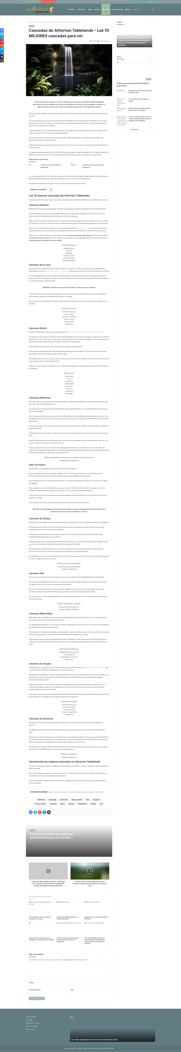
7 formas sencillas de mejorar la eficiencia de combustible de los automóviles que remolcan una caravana (94, 940)
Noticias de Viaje (118, 9)
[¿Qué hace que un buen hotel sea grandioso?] (76, 167)
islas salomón (77, 800)
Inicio (31, 22)
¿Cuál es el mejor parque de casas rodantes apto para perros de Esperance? (67, 939)
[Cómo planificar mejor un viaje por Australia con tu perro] (41, 908)
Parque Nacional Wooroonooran (94, 667)
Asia (91, 9)
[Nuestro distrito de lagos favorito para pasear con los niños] (122, 110)
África (98, 9)
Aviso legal (29, 1020)
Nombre (32, 982)
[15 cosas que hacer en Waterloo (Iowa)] (122, 102)
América (82, 9)
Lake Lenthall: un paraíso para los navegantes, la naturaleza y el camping (41, 938)
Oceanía (106, 9)
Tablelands (83, 804)
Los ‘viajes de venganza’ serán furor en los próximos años (94, 1040)
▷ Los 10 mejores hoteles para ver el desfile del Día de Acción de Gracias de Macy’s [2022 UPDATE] (140, 118)
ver (102, 804)
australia (53, 800)
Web (72, 989)
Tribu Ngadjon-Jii (83, 228)
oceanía (54, 804)
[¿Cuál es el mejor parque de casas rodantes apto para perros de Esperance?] (69, 929)
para (63, 804)
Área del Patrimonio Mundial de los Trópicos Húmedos (86, 332)
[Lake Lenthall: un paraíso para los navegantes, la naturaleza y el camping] (41, 929)
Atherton (42, 800)
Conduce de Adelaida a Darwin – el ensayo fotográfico (68, 918)
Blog (128, 9)
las (88, 800)
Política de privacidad (32, 1026)
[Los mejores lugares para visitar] (40, 9)
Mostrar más (134, 129)
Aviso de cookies (31, 1017)
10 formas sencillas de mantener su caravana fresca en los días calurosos (51, 837)
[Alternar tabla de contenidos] (50, 189)
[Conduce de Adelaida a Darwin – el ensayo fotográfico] (69, 908)
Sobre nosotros (30, 1029)
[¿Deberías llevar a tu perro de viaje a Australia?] (96, 908)
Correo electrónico (35, 989)
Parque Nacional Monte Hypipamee (57, 271)
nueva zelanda (41, 804)
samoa (71, 804)
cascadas (64, 800)
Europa (72, 9)
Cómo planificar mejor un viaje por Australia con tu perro (40, 918)
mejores (97, 800)
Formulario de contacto (32, 1023)
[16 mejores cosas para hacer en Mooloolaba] (34, 167)
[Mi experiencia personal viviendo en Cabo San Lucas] (122, 93)
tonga (94, 804)
